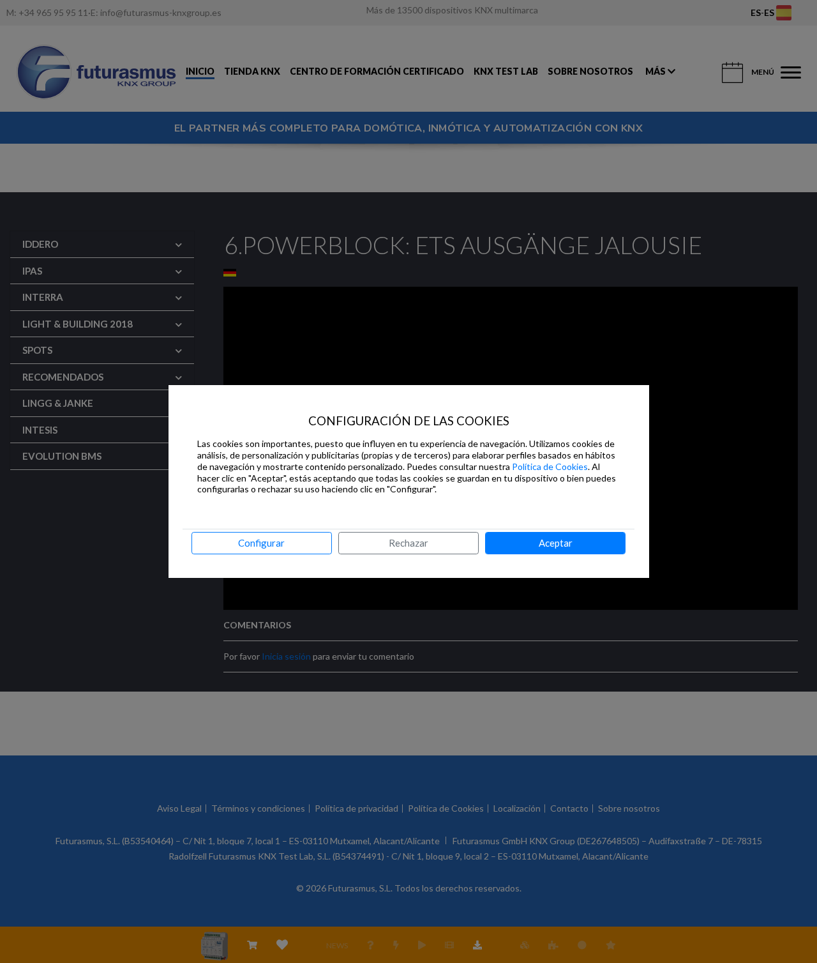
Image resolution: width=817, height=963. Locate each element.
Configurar (261, 543)
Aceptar (556, 543)
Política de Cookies (550, 466)
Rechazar (408, 543)
